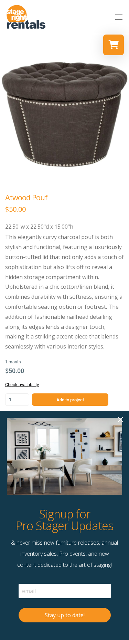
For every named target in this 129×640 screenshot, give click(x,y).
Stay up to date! (65, 615)
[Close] (120, 419)
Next (122, 114)
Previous (6, 114)
